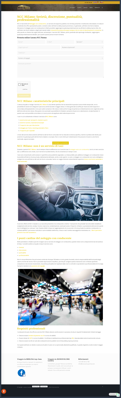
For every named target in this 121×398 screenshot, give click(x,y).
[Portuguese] (100, 2)
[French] (96, 2)
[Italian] (99, 2)
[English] (95, 2)
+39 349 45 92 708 (83, 362)
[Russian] (101, 2)
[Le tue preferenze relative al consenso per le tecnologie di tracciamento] (118, 395)
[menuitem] (72, 7)
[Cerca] (102, 7)
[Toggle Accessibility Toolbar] (3, 391)
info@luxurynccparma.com (86, 364)
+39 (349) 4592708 (88, 2)
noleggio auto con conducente (79, 149)
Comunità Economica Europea (59, 30)
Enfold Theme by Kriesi (54, 387)
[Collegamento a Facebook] (102, 386)
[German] (98, 2)
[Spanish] (103, 2)
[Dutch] (94, 2)
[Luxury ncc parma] (23, 7)
